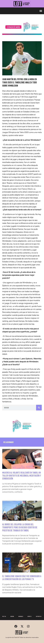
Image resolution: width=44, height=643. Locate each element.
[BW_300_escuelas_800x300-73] (22, 34)
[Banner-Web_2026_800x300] (22, 433)
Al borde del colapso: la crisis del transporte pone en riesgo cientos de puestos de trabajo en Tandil (19, 527)
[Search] (39, 407)
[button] (41, 11)
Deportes (29, 616)
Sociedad (12, 616)
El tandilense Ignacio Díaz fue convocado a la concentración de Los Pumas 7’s (21, 578)
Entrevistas (38, 616)
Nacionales (20, 616)
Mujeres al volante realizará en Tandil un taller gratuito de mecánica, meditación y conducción (21, 475)
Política (4, 616)
